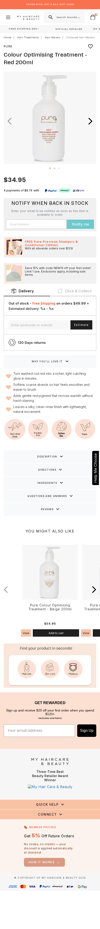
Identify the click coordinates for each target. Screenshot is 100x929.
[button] (90, 121)
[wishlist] (90, 46)
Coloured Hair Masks (80, 37)
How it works (44, 862)
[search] (50, 17)
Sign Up (86, 730)
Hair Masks (52, 37)
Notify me (80, 224)
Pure (8, 46)
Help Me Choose (95, 468)
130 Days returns (32, 343)
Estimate (81, 325)
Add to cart (56, 633)
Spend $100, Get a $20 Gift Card (50, 4)
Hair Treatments (28, 37)
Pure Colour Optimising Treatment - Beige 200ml (50, 607)
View (26, 633)
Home (7, 37)
